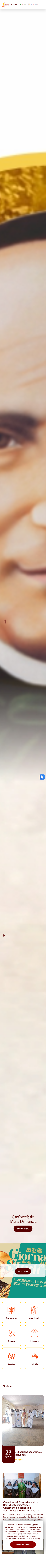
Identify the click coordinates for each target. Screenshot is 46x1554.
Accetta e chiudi (23, 1544)
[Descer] (4, 935)
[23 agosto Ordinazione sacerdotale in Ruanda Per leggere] (23, 1395)
